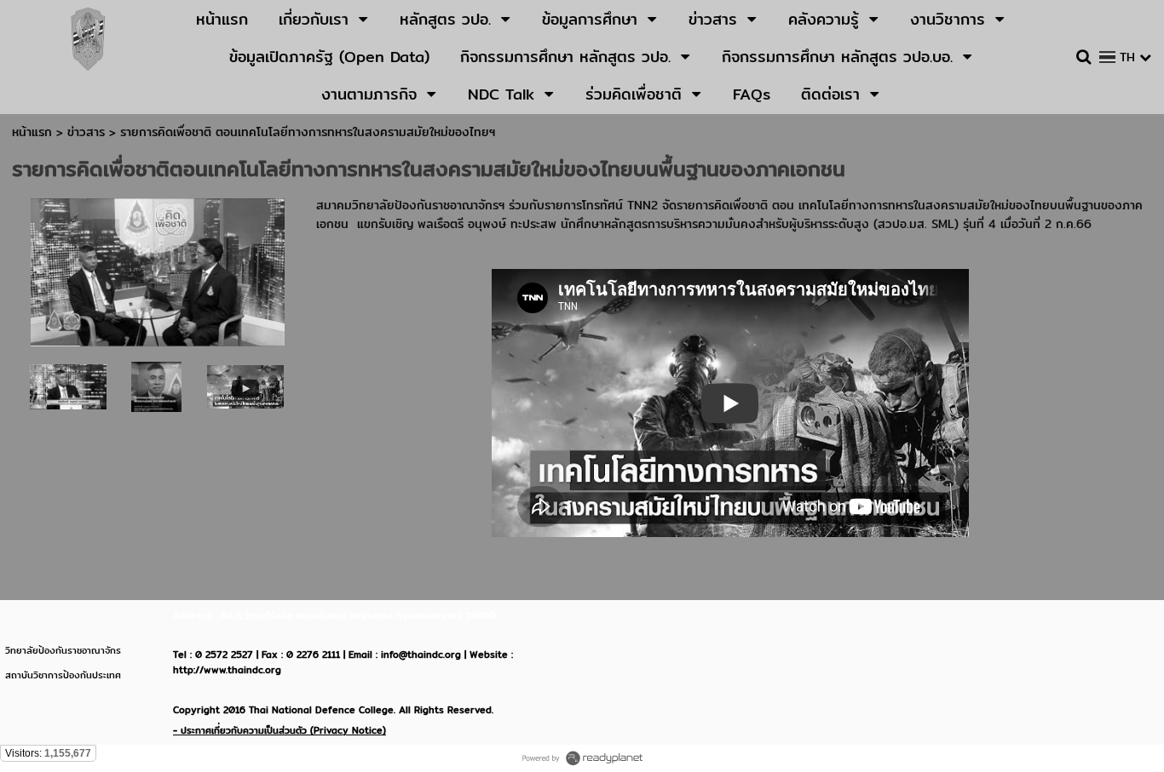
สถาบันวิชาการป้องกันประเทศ (63, 675)
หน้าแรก (32, 132)
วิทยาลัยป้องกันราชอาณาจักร (63, 650)
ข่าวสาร (88, 132)
